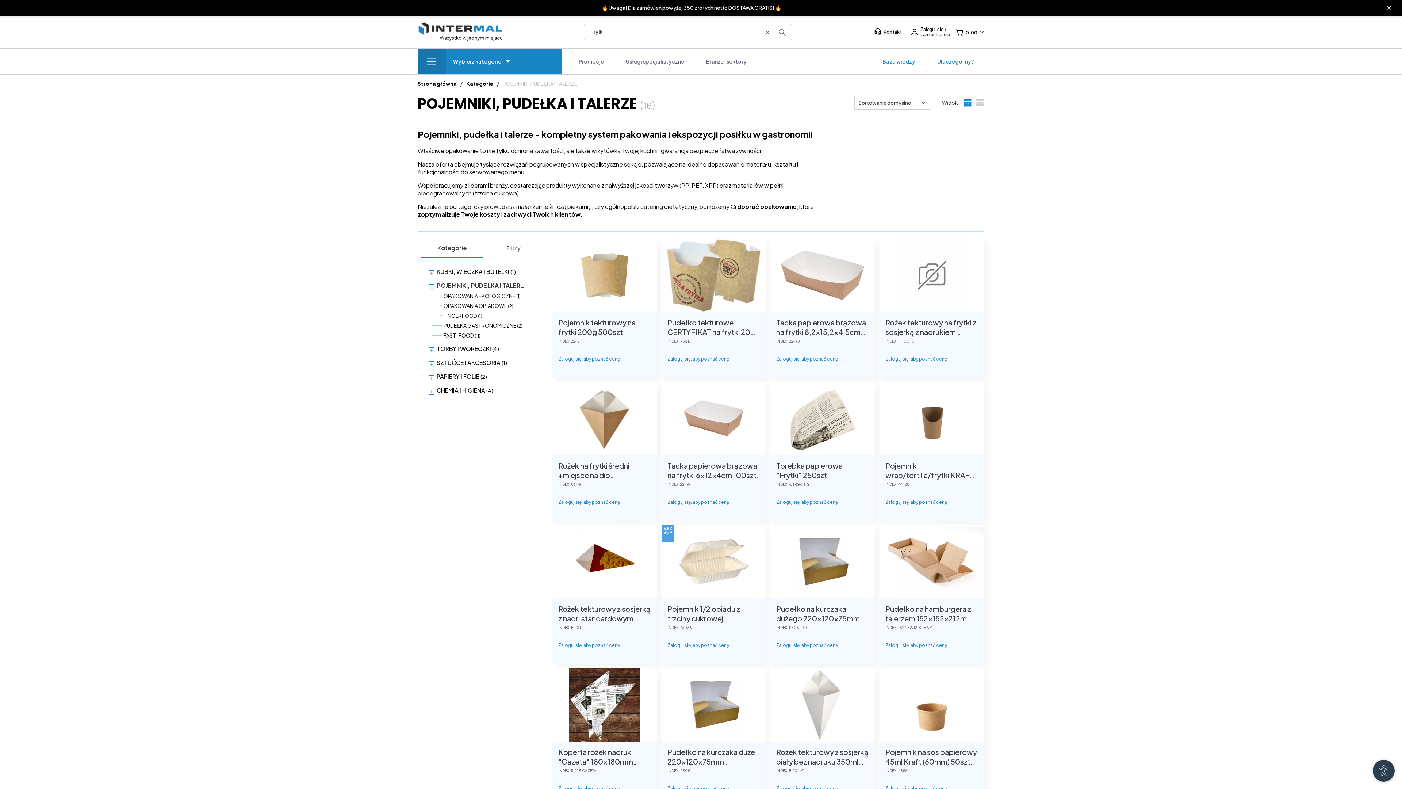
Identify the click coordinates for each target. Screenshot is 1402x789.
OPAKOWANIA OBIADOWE (478, 305)
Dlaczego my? (955, 61)
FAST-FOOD (462, 335)
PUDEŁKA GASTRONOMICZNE (483, 325)
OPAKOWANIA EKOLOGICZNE (482, 296)
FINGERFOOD (463, 315)
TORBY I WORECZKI (468, 348)
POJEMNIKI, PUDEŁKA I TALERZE (482, 285)
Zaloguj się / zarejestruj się (935, 32)
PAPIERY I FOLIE (462, 376)
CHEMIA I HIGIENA (465, 390)
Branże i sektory (726, 61)
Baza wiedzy (898, 61)
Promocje (591, 61)
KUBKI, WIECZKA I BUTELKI (476, 271)
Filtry (513, 248)
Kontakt (893, 32)
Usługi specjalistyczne (655, 61)
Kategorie (452, 248)
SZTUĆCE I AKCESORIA (472, 362)
